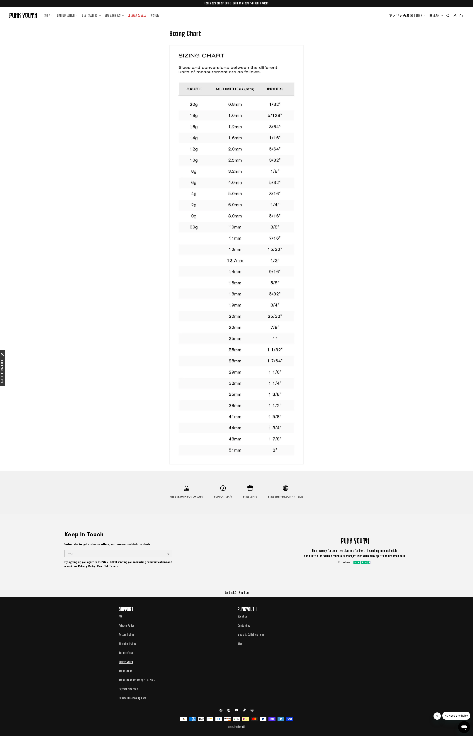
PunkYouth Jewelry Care (132, 698)
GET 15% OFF (2, 371)
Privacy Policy (126, 625)
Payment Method (128, 689)
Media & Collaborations (251, 634)
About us (242, 616)
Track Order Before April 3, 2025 (137, 679)
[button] (48, 15)
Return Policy (126, 634)
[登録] (168, 553)
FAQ (121, 616)
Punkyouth (239, 726)
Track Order (125, 670)
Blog (240, 643)
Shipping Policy (127, 643)
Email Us (244, 593)
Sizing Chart (126, 661)
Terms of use (126, 652)
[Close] (2, 354)
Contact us (244, 625)
